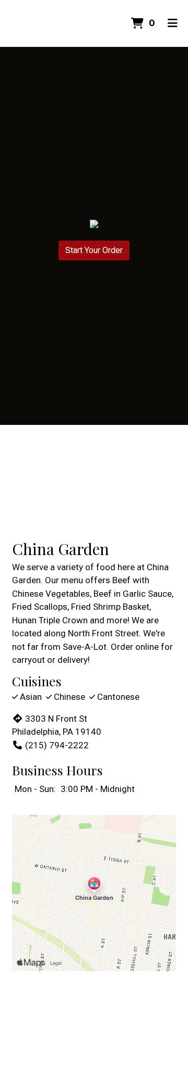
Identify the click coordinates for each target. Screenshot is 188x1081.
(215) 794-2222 (57, 745)
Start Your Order (94, 250)
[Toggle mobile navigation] (172, 23)
